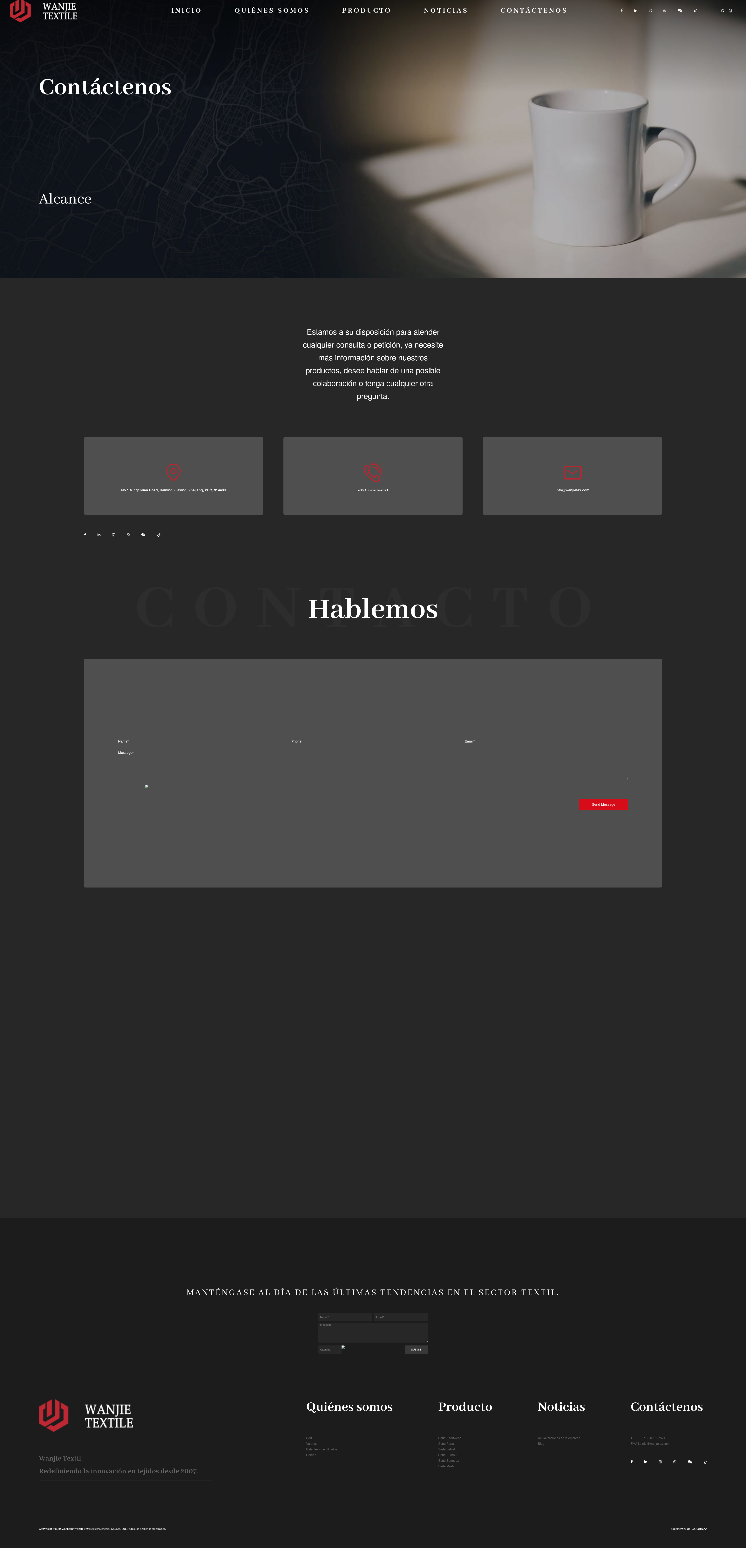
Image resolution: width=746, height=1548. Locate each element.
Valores (311, 1443)
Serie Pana (446, 1443)
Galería (311, 1455)
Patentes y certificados (321, 1449)
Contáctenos (534, 10)
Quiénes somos (272, 10)
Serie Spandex (448, 1460)
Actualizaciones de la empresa (559, 1438)
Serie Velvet (446, 1449)
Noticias (446, 10)
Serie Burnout (447, 1455)
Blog (541, 1443)
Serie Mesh (446, 1466)
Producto (367, 10)
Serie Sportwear (449, 1438)
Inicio (186, 10)
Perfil (309, 1438)
